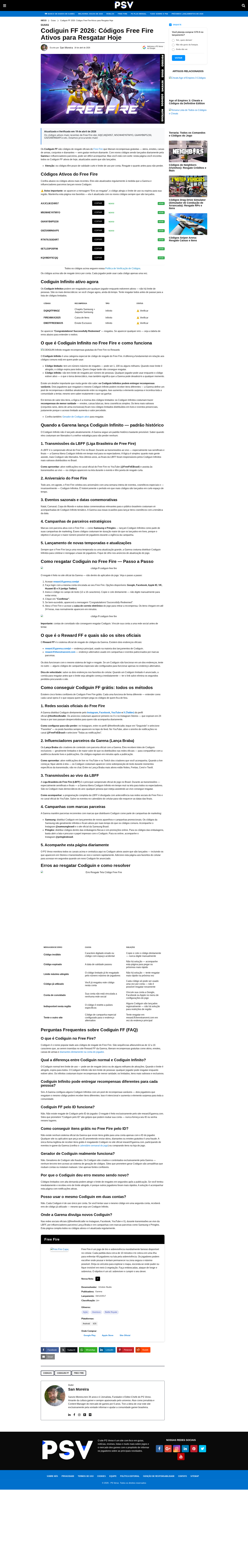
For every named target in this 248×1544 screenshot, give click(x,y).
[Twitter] (202, 1448)
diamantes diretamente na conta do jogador (82, 1052)
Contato (182, 1476)
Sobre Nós (52, 1476)
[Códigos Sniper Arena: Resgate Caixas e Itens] (188, 224)
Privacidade (68, 1476)
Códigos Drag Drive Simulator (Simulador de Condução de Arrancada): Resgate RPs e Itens (187, 204)
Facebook (104, 712)
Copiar (98, 203)
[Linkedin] (185, 1448)
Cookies (101, 1476)
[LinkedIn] (69, 1414)
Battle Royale (111, 1312)
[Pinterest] (193, 1448)
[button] (4, 5)
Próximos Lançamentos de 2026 (187, 14)
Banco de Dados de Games (61, 14)
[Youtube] (181, 1456)
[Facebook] (74, 1414)
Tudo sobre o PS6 (159, 14)
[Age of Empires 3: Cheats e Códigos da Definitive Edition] (188, 87)
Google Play (90, 1335)
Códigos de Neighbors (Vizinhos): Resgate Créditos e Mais (187, 168)
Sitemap (194, 1476)
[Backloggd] (84, 1415)
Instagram (92, 712)
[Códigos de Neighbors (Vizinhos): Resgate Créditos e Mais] (188, 151)
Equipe (113, 1476)
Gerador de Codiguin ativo (75, 416)
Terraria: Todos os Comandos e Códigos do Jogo (187, 134)
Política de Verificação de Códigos (122, 268)
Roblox (110, 14)
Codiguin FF (63, 1373)
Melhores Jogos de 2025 (90, 14)
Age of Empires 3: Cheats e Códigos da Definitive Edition (187, 102)
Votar (178, 58)
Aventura (96, 1312)
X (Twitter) (128, 712)
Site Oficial (125, 1335)
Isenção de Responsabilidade (159, 1476)
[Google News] (168, 1448)
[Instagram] (79, 1414)
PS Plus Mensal (139, 14)
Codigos (47, 1373)
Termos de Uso (86, 1476)
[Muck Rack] (90, 1415)
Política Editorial (130, 1476)
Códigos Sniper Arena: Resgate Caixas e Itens (183, 239)
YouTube (116, 712)
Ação (85, 1312)
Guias (45, 24)
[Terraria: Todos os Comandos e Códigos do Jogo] (188, 119)
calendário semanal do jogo (94, 1145)
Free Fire (122, 14)
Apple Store (107, 1335)
